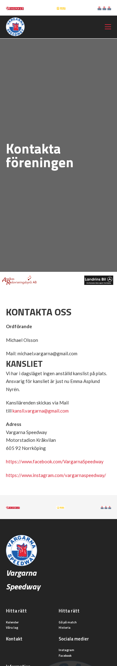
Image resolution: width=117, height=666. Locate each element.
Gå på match (68, 622)
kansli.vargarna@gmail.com (40, 410)
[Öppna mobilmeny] (108, 26)
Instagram (66, 649)
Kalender (12, 622)
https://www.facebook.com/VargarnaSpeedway (55, 461)
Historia (65, 627)
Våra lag (12, 627)
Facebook (65, 655)
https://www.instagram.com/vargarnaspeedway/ (56, 475)
